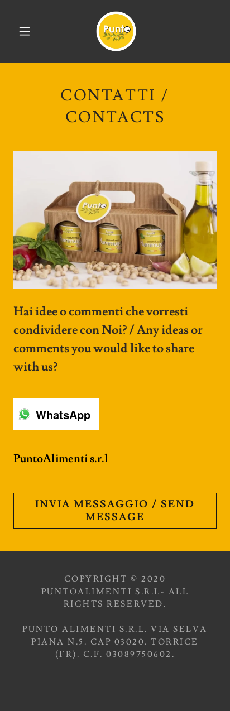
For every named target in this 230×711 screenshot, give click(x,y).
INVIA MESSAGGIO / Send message (115, 510)
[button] (24, 31)
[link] (116, 31)
